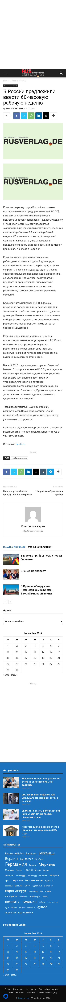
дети (27, 885)
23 (17, 663)
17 (26, 657)
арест (7, 880)
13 (51, 651)
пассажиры (35, 896)
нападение (11, 896)
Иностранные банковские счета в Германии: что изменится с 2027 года (40, 830)
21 (59, 657)
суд (7, 907)
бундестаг (49, 880)
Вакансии (18, 989)
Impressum (31, 989)
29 (8, 669)
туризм (22, 907)
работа (42, 902)
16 (17, 657)
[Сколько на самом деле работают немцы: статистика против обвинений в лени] (11, 814)
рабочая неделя (19, 458)
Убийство (9, 875)
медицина (33, 891)
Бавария (31, 853)
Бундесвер (26, 859)
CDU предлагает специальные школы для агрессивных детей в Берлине (40, 797)
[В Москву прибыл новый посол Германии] (11, 559)
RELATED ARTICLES (14, 547)
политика (12, 901)
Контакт (20, 992)
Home (6, 80)
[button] (5, 73)
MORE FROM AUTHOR (40, 547)
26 (43, 663)
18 (35, 657)
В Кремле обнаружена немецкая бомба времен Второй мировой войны (37, 590)
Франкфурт (21, 875)
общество (24, 896)
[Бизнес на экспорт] (11, 574)
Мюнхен (9, 870)
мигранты (45, 891)
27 (51, 663)
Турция (46, 870)
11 (35, 651)
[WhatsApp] (31, 115)
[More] (53, 115)
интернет (48, 885)
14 (59, 651)
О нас (7, 989)
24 (26, 663)
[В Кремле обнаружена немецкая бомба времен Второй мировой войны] (11, 589)
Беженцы (47, 853)
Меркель (47, 864)
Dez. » (14, 674)
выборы (8, 885)
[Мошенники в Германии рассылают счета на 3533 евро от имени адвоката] (11, 782)
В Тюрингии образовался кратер (49, 493)
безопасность (34, 880)
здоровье (37, 885)
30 (17, 669)
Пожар (19, 870)
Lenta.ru (20, 444)
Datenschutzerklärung (49, 989)
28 (59, 663)
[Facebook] (16, 115)
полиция (29, 901)
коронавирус (16, 890)
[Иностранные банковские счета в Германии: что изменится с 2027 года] (11, 830)
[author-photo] (33, 522)
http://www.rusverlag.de (33, 531)
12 (43, 651)
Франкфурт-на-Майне (37, 875)
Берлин (11, 858)
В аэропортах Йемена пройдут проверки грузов (17, 493)
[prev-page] (5, 602)
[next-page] (10, 602)
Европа (32, 865)
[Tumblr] (43, 472)
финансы (31, 907)
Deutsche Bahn (14, 853)
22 (8, 663)
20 (51, 657)
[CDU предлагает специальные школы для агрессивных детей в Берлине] (11, 798)
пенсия (45, 896)
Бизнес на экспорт (33, 570)
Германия (16, 864)
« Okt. (6, 674)
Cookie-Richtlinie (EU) (47, 992)
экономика (25, 912)
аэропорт (18, 880)
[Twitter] (24, 115)
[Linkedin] (38, 115)
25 (35, 663)
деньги (18, 885)
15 (8, 657)
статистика (53, 902)
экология (10, 912)
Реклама (31, 992)
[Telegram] (50, 472)
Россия (28, 870)
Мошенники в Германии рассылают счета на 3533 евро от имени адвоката (41, 781)
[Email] (46, 115)
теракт (14, 907)
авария (54, 875)
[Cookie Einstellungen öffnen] (5, 998)
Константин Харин (14, 108)
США (38, 870)
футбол (42, 907)
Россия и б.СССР (19, 80)
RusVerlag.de (23, 998)
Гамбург (39, 859)
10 (26, 651)
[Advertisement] (33, 34)
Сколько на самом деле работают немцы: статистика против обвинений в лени (41, 813)
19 (43, 657)
